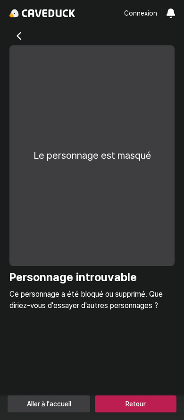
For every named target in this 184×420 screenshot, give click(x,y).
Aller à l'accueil (49, 404)
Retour (135, 404)
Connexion (140, 13)
